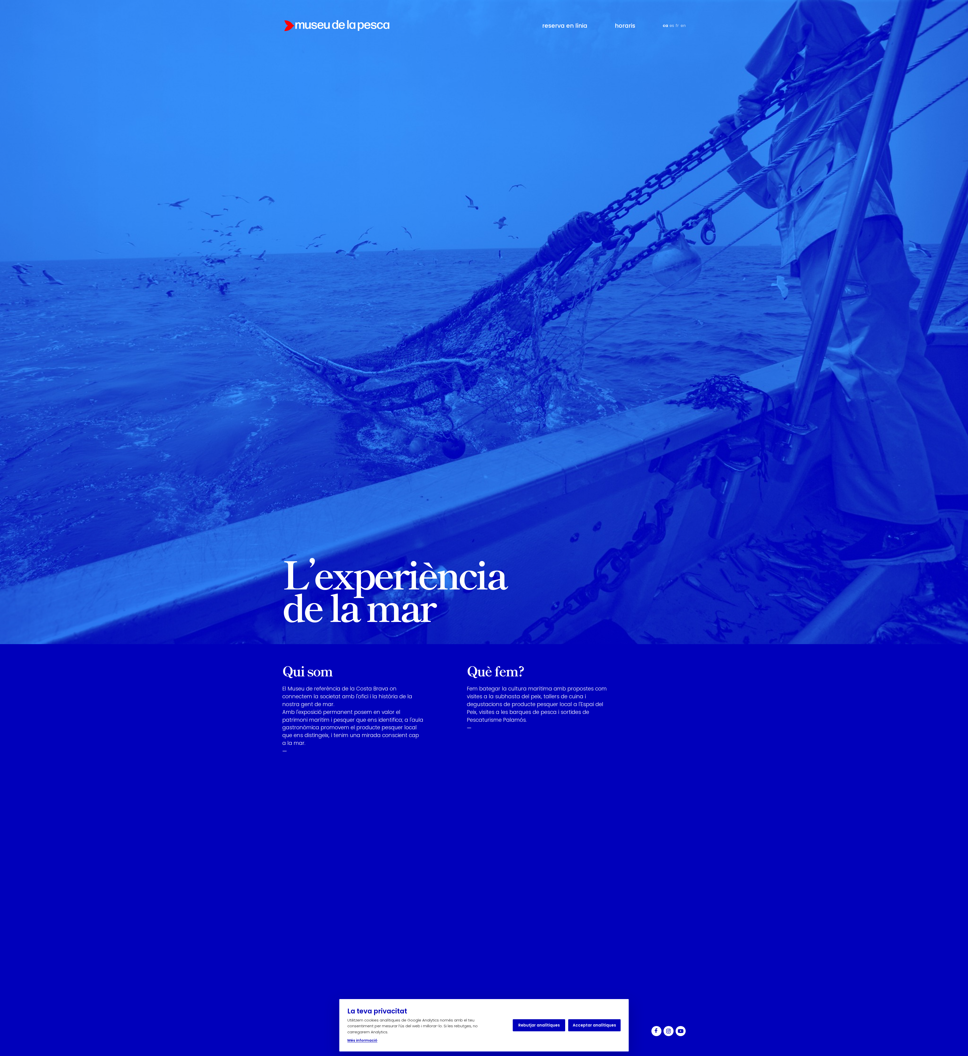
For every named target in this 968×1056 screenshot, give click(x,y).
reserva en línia (564, 26)
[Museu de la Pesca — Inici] (336, 25)
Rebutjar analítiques (539, 1025)
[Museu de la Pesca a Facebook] (656, 1031)
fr (677, 25)
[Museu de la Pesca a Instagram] (668, 1031)
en (683, 25)
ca (665, 25)
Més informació (362, 1040)
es (672, 25)
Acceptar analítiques (594, 1025)
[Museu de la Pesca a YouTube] (681, 1031)
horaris (625, 26)
